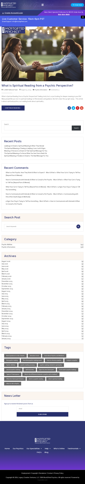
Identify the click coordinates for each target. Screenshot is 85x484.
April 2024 (5, 331)
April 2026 (5, 271)
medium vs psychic (72, 360)
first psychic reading (12, 360)
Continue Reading (12, 108)
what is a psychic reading (36, 379)
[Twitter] (73, 108)
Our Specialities (33, 448)
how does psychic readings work (32, 360)
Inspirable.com (42, 480)
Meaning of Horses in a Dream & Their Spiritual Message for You (25, 151)
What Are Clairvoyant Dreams (15, 379)
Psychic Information (41, 90)
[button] (42, 5)
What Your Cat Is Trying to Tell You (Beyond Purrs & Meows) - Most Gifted (31, 187)
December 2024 (7, 311)
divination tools (34, 355)
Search (6, 124)
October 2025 (6, 286)
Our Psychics (18, 448)
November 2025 (7, 284)
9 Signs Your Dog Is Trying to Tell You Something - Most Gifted (27, 201)
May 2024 (5, 329)
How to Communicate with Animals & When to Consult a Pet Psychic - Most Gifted (34, 180)
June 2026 (5, 266)
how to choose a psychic (54, 360)
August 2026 (6, 261)
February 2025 (6, 306)
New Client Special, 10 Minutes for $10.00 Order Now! (62, 12)
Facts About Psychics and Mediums (54, 355)
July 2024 (5, 324)
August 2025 (6, 291)
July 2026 (5, 264)
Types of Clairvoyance (12, 374)
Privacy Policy (58, 473)
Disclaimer (42, 473)
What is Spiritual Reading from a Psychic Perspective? (37, 85)
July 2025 (5, 294)
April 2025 (5, 301)
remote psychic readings (13, 369)
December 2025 (7, 281)
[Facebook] (69, 108)
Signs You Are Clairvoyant (46, 369)
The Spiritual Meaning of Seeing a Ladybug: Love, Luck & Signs (24, 148)
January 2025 (6, 309)
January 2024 (6, 338)
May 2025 (5, 299)
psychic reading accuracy (28, 365)
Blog (46, 452)
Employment (26, 473)
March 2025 (6, 304)
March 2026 (6, 274)
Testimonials (73, 448)
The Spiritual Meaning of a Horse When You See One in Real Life (25, 153)
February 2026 (6, 276)
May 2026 (5, 269)
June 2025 (5, 296)
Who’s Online (59, 448)
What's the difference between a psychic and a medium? (40, 374)
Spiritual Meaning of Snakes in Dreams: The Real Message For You (26, 156)
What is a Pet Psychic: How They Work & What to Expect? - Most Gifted (30, 172)
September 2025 (7, 289)
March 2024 (6, 333)
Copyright (34, 473)
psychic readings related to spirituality (51, 365)
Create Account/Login (14, 13)
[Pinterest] (77, 108)
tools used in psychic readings (67, 369)
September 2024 (7, 319)
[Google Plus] (81, 108)
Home (7, 448)
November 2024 (7, 314)
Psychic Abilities (7, 244)
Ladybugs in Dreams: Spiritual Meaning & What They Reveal (24, 146)
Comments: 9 (55, 90)
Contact (50, 473)
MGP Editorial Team (11, 90)
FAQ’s (39, 452)
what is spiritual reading (55, 379)
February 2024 (6, 336)
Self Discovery (30, 369)
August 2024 (6, 321)
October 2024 (6, 316)
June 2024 (5, 326)
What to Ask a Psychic (12, 383)
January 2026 (6, 279)
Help (47, 448)
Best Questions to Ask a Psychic (15, 355)
